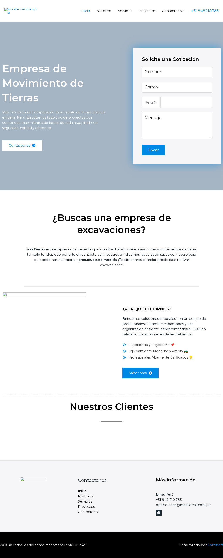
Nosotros (104, 11)
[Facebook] (159, 513)
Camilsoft (215, 545)
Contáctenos (172, 11)
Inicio (85, 11)
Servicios (125, 11)
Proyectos (147, 11)
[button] (140, 373)
